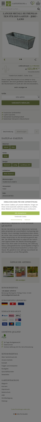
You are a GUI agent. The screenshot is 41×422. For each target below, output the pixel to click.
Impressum (27, 219)
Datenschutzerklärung (16, 219)
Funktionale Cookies (20, 216)
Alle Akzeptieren (20, 213)
